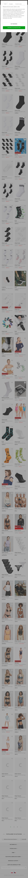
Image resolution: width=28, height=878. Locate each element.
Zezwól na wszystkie (14, 27)
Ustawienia (14, 23)
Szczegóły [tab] (11, 4)
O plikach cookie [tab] (18, 4)
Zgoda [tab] (5, 4)
